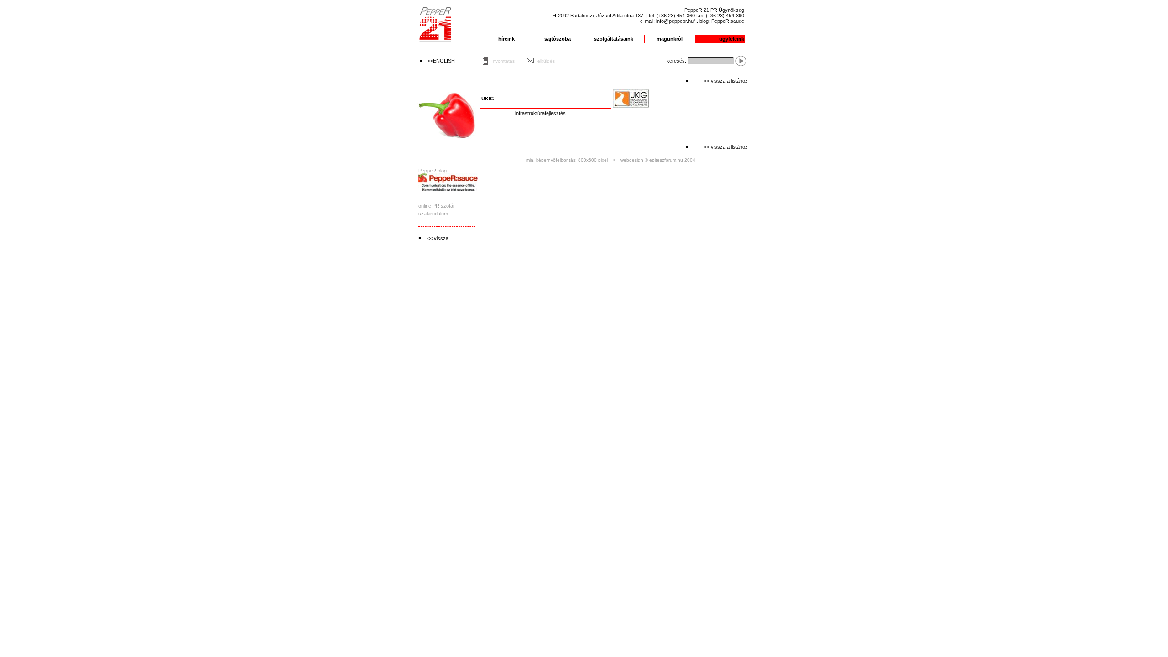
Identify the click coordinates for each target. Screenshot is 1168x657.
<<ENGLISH (441, 60)
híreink (506, 39)
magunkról (670, 39)
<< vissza (437, 238)
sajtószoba (557, 39)
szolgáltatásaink (613, 39)
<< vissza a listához (726, 80)
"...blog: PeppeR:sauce (719, 21)
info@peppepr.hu (675, 21)
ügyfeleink (731, 39)
